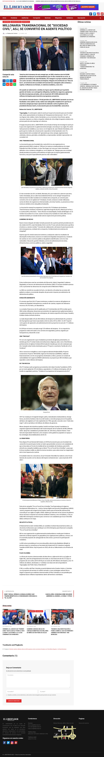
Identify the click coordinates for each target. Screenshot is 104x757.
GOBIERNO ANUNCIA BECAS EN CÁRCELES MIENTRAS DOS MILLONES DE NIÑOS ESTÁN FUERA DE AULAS (28, 1)
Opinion (14, 611)
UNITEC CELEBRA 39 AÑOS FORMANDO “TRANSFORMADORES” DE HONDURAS (87, 66)
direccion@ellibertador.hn (34, 725)
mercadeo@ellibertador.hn (34, 727)
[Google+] (4, 84)
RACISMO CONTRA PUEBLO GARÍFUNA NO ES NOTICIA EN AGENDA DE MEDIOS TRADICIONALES (88, 76)
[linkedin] (11, 80)
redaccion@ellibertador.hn (34, 728)
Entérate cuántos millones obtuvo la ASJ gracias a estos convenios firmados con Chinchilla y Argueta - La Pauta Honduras (37, 649)
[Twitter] (7, 80)
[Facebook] (4, 80)
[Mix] (11, 84)
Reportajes (26, 22)
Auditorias (6, 22)
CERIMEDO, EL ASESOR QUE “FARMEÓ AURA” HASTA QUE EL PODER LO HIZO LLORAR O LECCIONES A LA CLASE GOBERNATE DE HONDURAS (14, 631)
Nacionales (39, 611)
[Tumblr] (14, 84)
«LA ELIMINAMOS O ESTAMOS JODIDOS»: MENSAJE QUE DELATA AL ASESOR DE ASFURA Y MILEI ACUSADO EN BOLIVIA (89, 87)
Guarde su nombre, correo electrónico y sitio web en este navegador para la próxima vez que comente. (32, 695)
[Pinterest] (14, 80)
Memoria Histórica (16, 22)
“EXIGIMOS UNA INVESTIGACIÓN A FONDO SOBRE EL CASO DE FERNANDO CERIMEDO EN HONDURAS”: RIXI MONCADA (62, 631)
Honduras (7, 611)
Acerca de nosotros (84, 723)
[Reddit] (7, 84)
